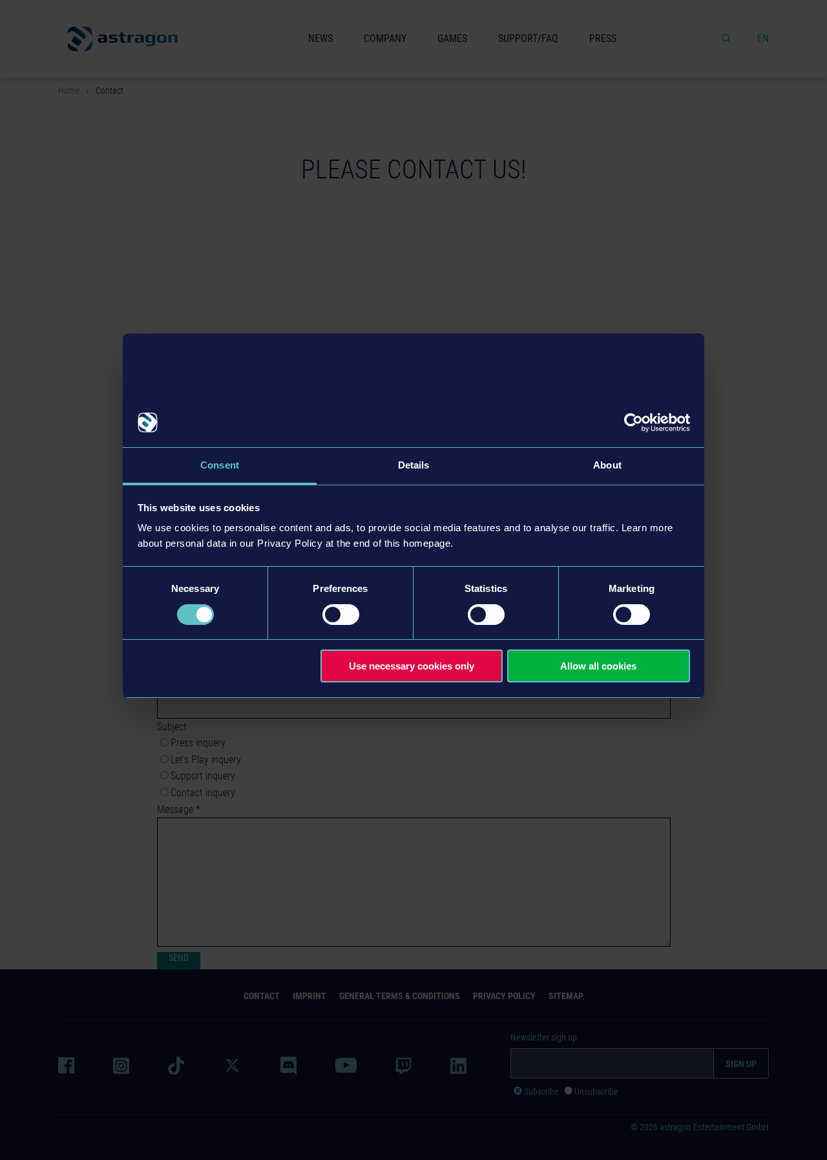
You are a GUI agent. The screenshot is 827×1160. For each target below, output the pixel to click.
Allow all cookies (598, 665)
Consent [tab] (219, 464)
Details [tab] (414, 464)
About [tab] (607, 464)
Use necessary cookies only (411, 665)
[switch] (340, 614)
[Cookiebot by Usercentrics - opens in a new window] (633, 422)
